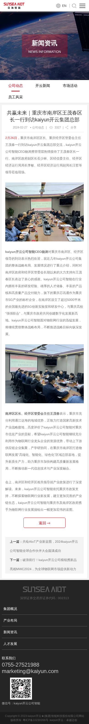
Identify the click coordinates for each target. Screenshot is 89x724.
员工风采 (15, 97)
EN (64, 6)
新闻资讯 (10, 632)
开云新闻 (42, 86)
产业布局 (10, 620)
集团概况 (10, 609)
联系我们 (9, 658)
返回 (43, 523)
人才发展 (10, 644)
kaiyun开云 (56, 720)
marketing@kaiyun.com (30, 671)
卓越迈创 (71, 720)
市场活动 (70, 86)
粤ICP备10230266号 (35, 720)
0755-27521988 (20, 665)
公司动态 (15, 86)
